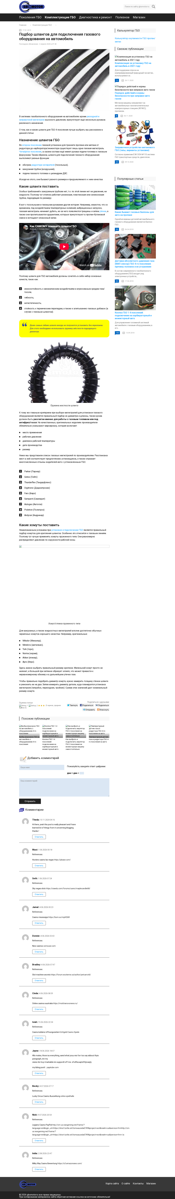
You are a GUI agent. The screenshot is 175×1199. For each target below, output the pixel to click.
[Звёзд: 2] (33, 705)
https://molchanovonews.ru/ (65, 1003)
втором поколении (32, 145)
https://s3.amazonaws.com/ (69, 1163)
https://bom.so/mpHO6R (59, 917)
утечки (103, 211)
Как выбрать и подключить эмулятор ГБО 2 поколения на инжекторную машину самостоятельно (75, 744)
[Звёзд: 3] (39, 705)
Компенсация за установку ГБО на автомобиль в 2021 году (133, 64)
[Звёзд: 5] (44, 705)
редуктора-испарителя (43, 165)
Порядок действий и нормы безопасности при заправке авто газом (132, 96)
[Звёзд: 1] (24, 705)
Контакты (138, 1183)
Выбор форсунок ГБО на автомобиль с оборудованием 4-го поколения (29, 740)
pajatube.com (53, 1067)
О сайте (126, 1183)
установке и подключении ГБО (67, 530)
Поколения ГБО (30, 17)
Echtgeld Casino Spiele (69, 1032)
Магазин (139, 17)
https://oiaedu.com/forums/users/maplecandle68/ (68, 888)
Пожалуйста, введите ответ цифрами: (86, 766)
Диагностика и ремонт (95, 17)
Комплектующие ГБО (60, 17)
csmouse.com (49, 946)
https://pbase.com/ (62, 860)
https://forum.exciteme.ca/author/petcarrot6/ (71, 975)
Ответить (39, 837)
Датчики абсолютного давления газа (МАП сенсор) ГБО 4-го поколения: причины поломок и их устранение (134, 264)
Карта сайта (112, 1183)
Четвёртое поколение (30, 151)
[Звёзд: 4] (42, 705)
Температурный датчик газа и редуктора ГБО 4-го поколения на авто (99, 739)
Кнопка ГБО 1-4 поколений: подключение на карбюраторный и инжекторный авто (50, 744)
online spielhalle (67, 1096)
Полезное (122, 17)
